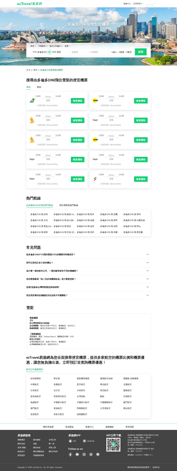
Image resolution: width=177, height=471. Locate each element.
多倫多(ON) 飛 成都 (85, 220)
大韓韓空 (81, 390)
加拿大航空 (59, 414)
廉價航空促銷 (106, 378)
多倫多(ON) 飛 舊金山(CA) (41, 226)
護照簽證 (21, 455)
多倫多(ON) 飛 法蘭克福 (134, 220)
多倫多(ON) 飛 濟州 (132, 214)
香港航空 (58, 408)
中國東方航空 (60, 402)
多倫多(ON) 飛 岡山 (132, 226)
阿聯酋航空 (82, 408)
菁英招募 (130, 426)
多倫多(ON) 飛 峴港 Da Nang (65, 214)
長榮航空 (58, 384)
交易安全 (156, 467)
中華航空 (53, 325)
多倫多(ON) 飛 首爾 (109, 214)
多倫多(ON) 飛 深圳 (39, 214)
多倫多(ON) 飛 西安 (62, 226)
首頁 (28, 70)
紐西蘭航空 (82, 414)
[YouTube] (77, 454)
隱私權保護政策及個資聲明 (138, 467)
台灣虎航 (81, 396)
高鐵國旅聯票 (38, 455)
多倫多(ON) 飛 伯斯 (109, 226)
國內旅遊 (36, 447)
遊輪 (35, 443)
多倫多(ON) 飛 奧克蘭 (133, 232)
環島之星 (52, 447)
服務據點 (109, 426)
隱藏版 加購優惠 (130, 378)
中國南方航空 (83, 402)
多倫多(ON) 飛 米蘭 (109, 232)
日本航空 (34, 390)
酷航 (102, 396)
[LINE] (98, 454)
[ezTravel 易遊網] (29, 3)
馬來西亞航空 (60, 396)
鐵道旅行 (21, 451)
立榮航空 (127, 384)
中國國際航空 (106, 402)
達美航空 (34, 414)
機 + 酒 (51, 443)
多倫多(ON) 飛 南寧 (109, 220)
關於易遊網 (48, 426)
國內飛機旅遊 (38, 451)
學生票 (57, 378)
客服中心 (127, 3)
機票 (35, 70)
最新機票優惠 (83, 378)
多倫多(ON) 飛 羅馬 (39, 232)
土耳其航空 (105, 408)
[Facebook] (70, 454)
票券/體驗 (22, 447)
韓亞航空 (104, 390)
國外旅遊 (21, 443)
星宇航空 (81, 384)
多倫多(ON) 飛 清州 (85, 232)
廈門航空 (127, 402)
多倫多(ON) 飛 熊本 (85, 214)
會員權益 (69, 426)
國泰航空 (71, 325)
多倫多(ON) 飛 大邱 (39, 220)
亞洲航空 (127, 396)
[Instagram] (84, 454)
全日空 (57, 390)
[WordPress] (91, 454)
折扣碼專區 (35, 378)
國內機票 (36, 440)
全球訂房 (52, 440)
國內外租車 (53, 451)
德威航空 (34, 402)
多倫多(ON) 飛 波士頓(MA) (65, 220)
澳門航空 (34, 408)
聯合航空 (127, 408)
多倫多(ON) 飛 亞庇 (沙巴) (65, 232)
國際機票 (21, 440)
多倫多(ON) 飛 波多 (85, 226)
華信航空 (104, 384)
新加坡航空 (35, 396)
